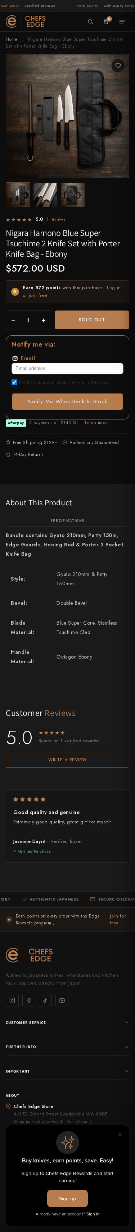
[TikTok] (45, 1000)
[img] (67, 799)
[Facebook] (28, 1000)
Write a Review (67, 760)
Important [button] (18, 1071)
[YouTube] (61, 1000)
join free (38, 295)
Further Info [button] (21, 1046)
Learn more (96, 422)
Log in (114, 287)
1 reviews (55, 219)
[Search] (90, 21)
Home (11, 39)
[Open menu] (122, 21)
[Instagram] (12, 1000)
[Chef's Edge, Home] (25, 21)
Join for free (118, 919)
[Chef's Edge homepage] (67, 955)
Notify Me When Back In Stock (67, 401)
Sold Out (92, 319)
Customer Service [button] (26, 1022)
